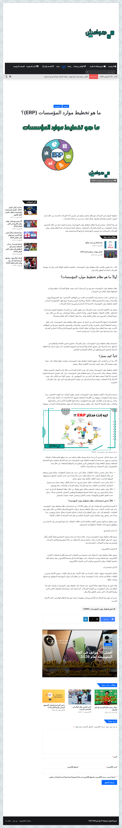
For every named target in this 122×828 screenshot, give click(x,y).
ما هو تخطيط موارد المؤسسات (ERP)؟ (98, 609)
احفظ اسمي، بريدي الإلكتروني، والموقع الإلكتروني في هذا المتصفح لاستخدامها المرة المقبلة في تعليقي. (82, 777)
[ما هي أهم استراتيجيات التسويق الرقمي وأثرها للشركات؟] (53, 696)
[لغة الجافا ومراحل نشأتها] (110, 244)
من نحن (15, 821)
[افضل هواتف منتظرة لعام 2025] (110, 254)
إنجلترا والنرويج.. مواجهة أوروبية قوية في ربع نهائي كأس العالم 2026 (13, 260)
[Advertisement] (61, 13)
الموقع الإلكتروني (72, 767)
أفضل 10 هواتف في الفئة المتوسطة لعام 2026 (94, 654)
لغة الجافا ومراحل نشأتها (93, 243)
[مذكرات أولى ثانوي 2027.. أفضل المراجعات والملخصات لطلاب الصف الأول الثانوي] (30, 210)
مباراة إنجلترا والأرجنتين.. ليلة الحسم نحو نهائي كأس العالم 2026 (13, 235)
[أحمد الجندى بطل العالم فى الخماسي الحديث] (79, 697)
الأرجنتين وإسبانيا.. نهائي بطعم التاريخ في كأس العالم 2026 (14, 223)
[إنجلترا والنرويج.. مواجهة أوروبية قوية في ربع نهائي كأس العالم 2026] (30, 263)
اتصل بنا (8, 821)
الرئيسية (111, 66)
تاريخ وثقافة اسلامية (97, 66)
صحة (58, 66)
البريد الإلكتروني (111, 767)
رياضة (69, 66)
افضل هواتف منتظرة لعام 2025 (91, 252)
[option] (79, 653)
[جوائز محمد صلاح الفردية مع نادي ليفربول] (106, 697)
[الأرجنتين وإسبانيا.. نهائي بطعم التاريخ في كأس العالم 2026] (30, 223)
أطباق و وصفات (78, 66)
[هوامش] (100, 34)
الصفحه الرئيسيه (19, 66)
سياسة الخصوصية (25, 821)
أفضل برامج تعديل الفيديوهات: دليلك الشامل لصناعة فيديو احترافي (66, 77)
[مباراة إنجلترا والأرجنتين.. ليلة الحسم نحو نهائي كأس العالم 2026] (30, 235)
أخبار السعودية (31, 66)
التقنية (63, 66)
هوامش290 (97, 821)
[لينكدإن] (85, 619)
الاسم (114, 757)
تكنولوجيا (58, 106)
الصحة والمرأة (47, 66)
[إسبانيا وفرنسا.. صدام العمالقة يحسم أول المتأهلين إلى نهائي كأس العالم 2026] (30, 247)
